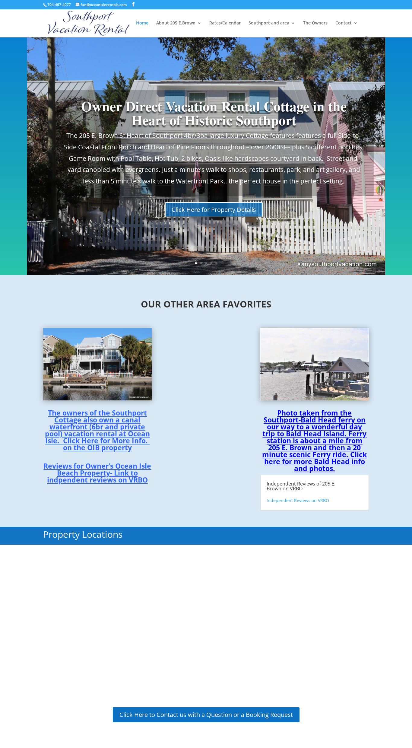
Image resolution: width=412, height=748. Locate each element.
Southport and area (269, 23)
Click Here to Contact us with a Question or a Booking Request (206, 715)
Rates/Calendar (225, 23)
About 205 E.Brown (175, 23)
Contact (343, 23)
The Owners (315, 23)
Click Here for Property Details (214, 209)
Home (142, 23)
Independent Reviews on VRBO (298, 500)
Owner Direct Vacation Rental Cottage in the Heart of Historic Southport (214, 113)
